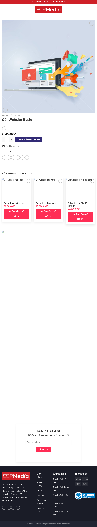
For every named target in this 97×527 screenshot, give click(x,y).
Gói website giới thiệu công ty (78, 204)
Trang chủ (7, 115)
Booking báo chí (40, 510)
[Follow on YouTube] (18, 508)
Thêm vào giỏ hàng (29, 139)
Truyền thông (40, 484)
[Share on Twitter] (13, 157)
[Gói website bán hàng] (48, 189)
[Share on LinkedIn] (27, 157)
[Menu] (3, 9)
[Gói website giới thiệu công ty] (80, 189)
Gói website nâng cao (14, 203)
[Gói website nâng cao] (16, 189)
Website (19, 115)
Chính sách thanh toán (61, 489)
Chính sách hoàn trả (60, 497)
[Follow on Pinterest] (13, 508)
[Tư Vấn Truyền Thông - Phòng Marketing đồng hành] (48, 9)
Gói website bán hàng (46, 203)
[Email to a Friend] (18, 157)
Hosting (40, 495)
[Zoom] (5, 110)
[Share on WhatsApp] (4, 157)
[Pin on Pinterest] (22, 157)
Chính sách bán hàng (60, 505)
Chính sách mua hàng (60, 513)
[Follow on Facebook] (4, 508)
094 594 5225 (15, 484)
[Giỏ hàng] (94, 9)
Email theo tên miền (41, 502)
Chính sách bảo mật (60, 480)
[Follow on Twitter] (9, 508)
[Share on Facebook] (9, 157)
